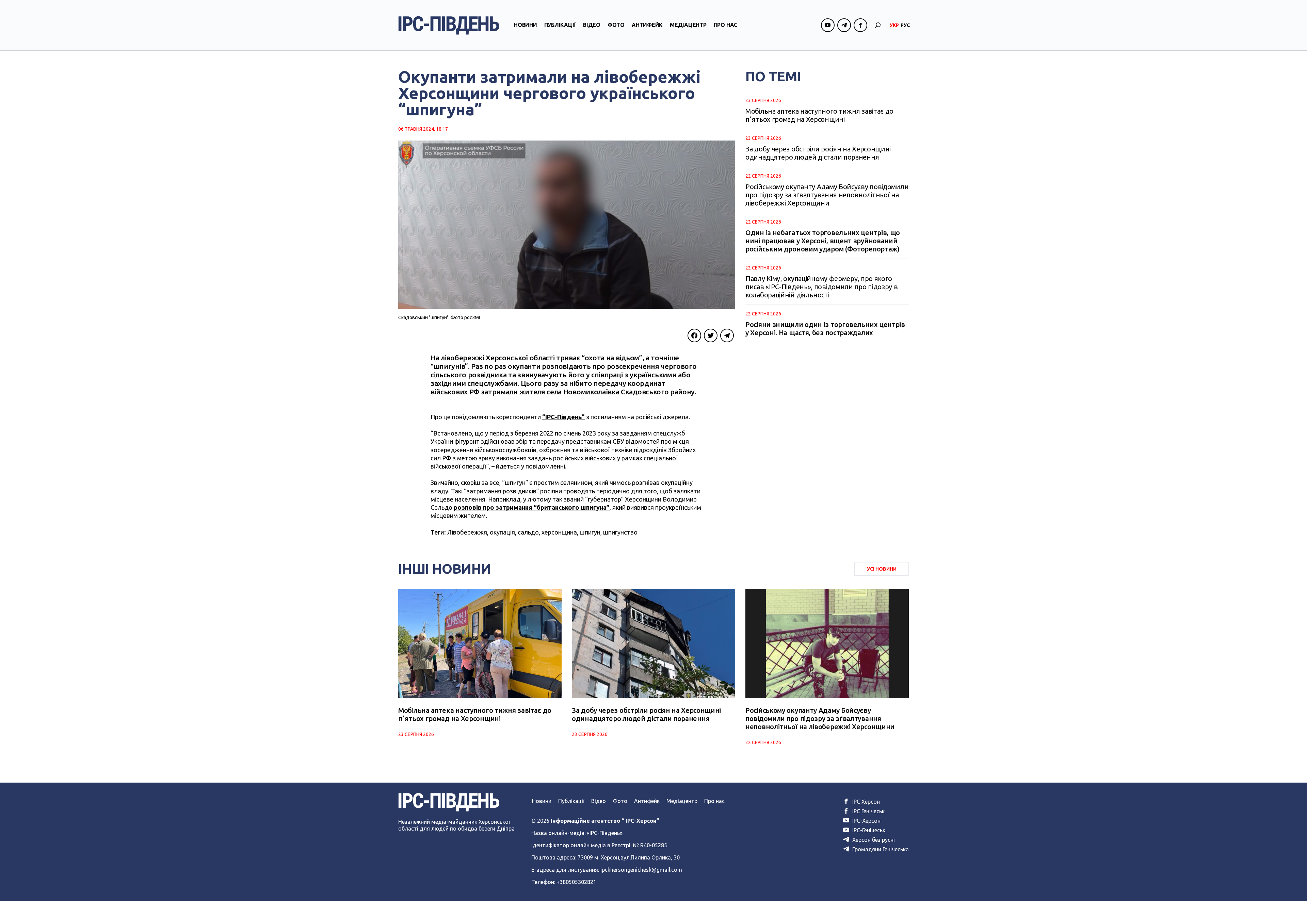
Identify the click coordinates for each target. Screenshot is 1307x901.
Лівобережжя (467, 532)
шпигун (590, 532)
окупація (502, 532)
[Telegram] (727, 335)
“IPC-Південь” (563, 416)
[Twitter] (711, 335)
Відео (591, 25)
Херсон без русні (873, 840)
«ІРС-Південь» (605, 833)
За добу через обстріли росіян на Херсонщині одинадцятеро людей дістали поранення (818, 153)
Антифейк (647, 25)
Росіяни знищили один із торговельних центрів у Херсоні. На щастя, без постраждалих (825, 329)
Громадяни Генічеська (880, 849)
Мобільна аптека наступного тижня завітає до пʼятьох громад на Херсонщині (819, 115)
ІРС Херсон (865, 802)
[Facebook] (694, 335)
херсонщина (559, 532)
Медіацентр (688, 25)
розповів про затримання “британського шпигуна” (532, 507)
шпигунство (620, 532)
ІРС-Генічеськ (868, 830)
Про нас (725, 25)
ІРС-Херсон (866, 821)
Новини (525, 25)
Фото (616, 25)
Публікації (560, 25)
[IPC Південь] (449, 25)
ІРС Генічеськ (868, 811)
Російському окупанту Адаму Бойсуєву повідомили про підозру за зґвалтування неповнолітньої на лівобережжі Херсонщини (826, 195)
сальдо (528, 532)
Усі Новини (882, 569)
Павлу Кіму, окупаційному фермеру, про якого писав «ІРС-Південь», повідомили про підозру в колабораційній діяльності (821, 287)
